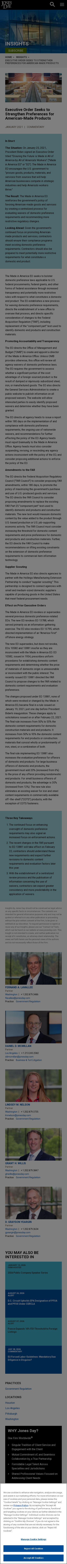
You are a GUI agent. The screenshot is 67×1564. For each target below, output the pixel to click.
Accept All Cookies (33, 1558)
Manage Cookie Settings (33, 1539)
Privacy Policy (20, 1505)
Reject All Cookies (33, 1548)
